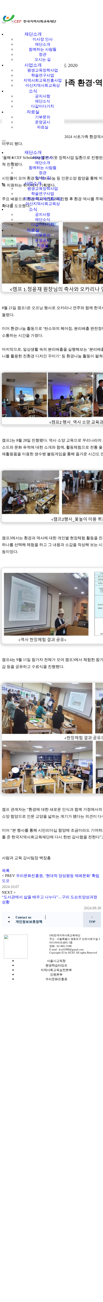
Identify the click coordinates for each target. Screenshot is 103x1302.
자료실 (33, 111)
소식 (33, 91)
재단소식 (42, 101)
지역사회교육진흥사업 (42, 80)
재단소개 (33, 34)
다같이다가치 (42, 106)
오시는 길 (42, 59)
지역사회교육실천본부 (56, 970)
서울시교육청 (56, 961)
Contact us (23, 917)
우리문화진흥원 (56, 979)
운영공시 (42, 122)
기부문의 (42, 117)
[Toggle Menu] (4, 22)
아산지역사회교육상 (42, 85)
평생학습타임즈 (56, 965)
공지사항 (42, 96)
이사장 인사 (43, 39)
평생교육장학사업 (42, 70)
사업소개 (33, 65)
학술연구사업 (42, 75)
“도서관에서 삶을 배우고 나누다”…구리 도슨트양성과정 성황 (49, 899)
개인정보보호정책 (29, 922)
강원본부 (56, 974)
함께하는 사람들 (43, 49)
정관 (42, 54)
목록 (6, 871)
